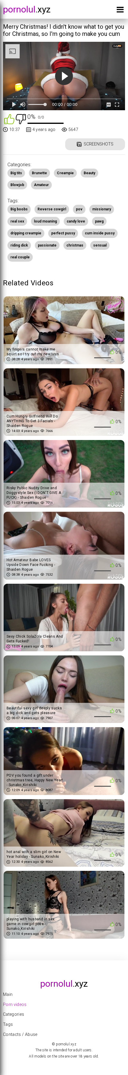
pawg (99, 221)
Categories (13, 1014)
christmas (74, 245)
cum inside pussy (100, 233)
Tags (8, 1024)
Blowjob (17, 185)
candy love (76, 221)
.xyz (27, 9)
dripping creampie (25, 233)
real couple (20, 257)
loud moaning (45, 221)
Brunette (39, 173)
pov (79, 209)
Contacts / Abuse (20, 1034)
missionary (101, 209)
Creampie (65, 173)
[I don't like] (21, 118)
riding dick (19, 245)
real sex (17, 221)
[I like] (9, 118)
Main (8, 994)
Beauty (89, 173)
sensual (100, 245)
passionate (47, 245)
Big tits (16, 173)
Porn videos (15, 1004)
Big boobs (19, 209)
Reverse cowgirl (52, 209)
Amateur (41, 185)
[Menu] (120, 11)
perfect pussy (63, 233)
